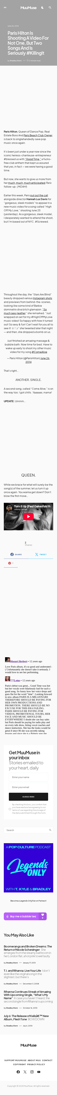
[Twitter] (25, 1071)
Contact (47, 1060)
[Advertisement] (28, 95)
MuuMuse (28, 7)
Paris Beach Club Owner (38, 135)
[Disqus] (28, 610)
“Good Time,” (33, 159)
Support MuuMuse (15, 1060)
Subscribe (28, 797)
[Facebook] (18, 1071)
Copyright (19, 1064)
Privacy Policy (36, 1064)
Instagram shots (42, 298)
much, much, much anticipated (26, 182)
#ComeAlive (39, 352)
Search (50, 830)
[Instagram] (32, 1071)
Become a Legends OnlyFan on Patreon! (28, 901)
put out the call (39, 195)
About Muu (34, 1060)
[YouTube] (38, 1071)
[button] (5, 7)
